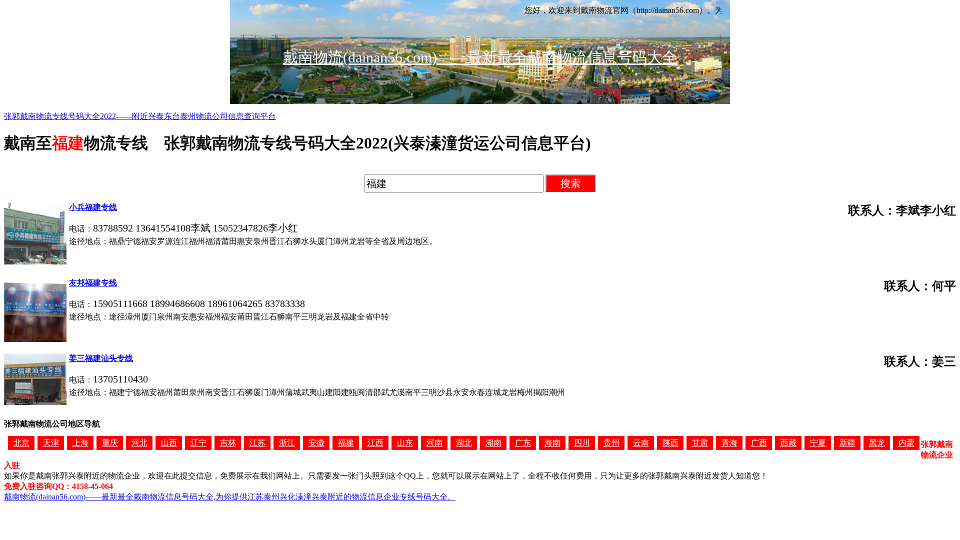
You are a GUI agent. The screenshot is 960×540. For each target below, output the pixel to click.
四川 (582, 442)
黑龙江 (877, 444)
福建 (346, 442)
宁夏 (818, 442)
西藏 (788, 442)
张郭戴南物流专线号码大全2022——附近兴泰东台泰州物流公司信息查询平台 (140, 116)
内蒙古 (906, 444)
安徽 (316, 442)
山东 (405, 442)
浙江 (287, 442)
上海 (80, 442)
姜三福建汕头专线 (101, 358)
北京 (22, 442)
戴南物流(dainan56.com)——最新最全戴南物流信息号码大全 (480, 57)
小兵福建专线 (93, 207)
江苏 (258, 442)
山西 (169, 442)
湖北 (464, 442)
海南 (552, 442)
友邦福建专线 (93, 282)
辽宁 (198, 442)
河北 (140, 442)
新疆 (848, 442)
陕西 (670, 442)
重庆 (110, 442)
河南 (434, 442)
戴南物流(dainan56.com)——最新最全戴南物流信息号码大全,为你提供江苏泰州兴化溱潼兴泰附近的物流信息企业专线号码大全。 (230, 496)
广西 (759, 442)
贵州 (612, 442)
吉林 (228, 442)
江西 (376, 442)
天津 (51, 442)
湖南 (494, 442)
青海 (730, 442)
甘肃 (700, 442)
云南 (641, 442)
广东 (523, 442)
